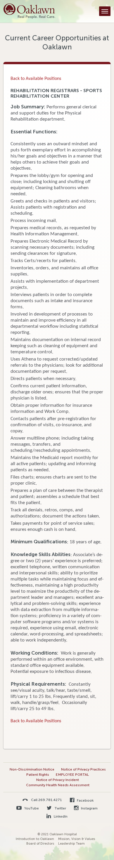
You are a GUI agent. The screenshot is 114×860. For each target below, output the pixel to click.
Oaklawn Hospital (29, 11)
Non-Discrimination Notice (32, 769)
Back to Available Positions (36, 78)
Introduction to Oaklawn (35, 839)
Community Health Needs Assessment (57, 785)
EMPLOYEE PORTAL (72, 775)
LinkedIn (60, 816)
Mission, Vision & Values (76, 839)
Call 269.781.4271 (46, 800)
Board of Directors (40, 843)
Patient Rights (37, 775)
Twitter (59, 808)
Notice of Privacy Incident (57, 780)
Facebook (85, 800)
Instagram (89, 808)
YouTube (31, 808)
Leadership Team (71, 843)
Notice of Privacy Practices (83, 769)
